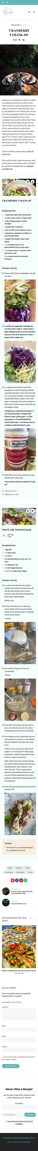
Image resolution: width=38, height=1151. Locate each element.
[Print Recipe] (28, 182)
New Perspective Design (23, 1142)
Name (4, 1026)
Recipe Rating (6, 1002)
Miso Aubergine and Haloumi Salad (19, 970)
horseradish (20, 872)
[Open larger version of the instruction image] (20, 301)
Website (4, 1046)
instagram (7, 2)
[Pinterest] (21, 880)
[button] (32, 182)
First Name (19, 1103)
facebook (3, 2)
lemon (31, 872)
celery (28, 867)
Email (4, 1036)
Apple (10, 867)
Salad (25, 25)
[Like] (13, 880)
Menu (34, 12)
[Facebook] (17, 880)
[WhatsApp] (25, 880)
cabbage (19, 867)
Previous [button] (30, 918)
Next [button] (34, 918)
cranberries (9, 872)
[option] (19, 949)
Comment (5, 1007)
